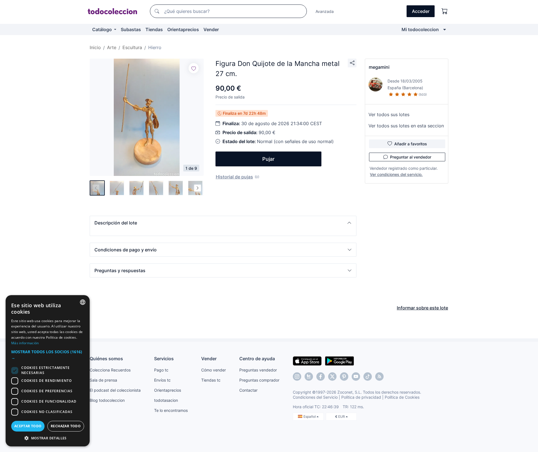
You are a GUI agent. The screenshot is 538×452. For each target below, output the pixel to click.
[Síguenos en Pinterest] (344, 376)
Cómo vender (213, 370)
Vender (211, 29)
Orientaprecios (183, 29)
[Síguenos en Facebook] (320, 376)
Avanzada (325, 11)
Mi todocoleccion (420, 29)
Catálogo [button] (102, 29)
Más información (25, 343)
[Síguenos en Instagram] (297, 376)
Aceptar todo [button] (28, 426)
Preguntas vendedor (258, 370)
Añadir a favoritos (410, 143)
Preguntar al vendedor (410, 157)
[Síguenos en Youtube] (356, 376)
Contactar (248, 390)
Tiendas (154, 29)
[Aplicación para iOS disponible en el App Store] (307, 360)
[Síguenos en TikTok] (367, 376)
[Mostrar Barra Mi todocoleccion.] (444, 29)
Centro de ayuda (257, 358)
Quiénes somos (106, 358)
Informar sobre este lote (422, 308)
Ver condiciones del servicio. (396, 174)
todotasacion (166, 400)
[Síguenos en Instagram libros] (309, 376)
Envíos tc (162, 380)
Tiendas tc (211, 380)
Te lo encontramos (171, 410)
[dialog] (48, 370)
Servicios (164, 358)
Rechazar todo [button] (66, 426)
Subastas (131, 29)
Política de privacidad (361, 397)
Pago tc (161, 370)
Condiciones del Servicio (315, 397)
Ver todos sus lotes (388, 114)
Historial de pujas (234, 177)
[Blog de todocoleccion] (379, 376)
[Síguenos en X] (332, 376)
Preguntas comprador (259, 380)
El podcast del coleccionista (115, 390)
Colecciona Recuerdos (110, 370)
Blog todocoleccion (107, 400)
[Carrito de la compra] (444, 11)
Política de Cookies (402, 397)
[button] (223, 222)
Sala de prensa (103, 380)
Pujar (268, 159)
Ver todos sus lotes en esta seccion (406, 126)
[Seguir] (194, 68)
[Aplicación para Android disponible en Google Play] (339, 360)
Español (310, 416)
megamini (379, 67)
